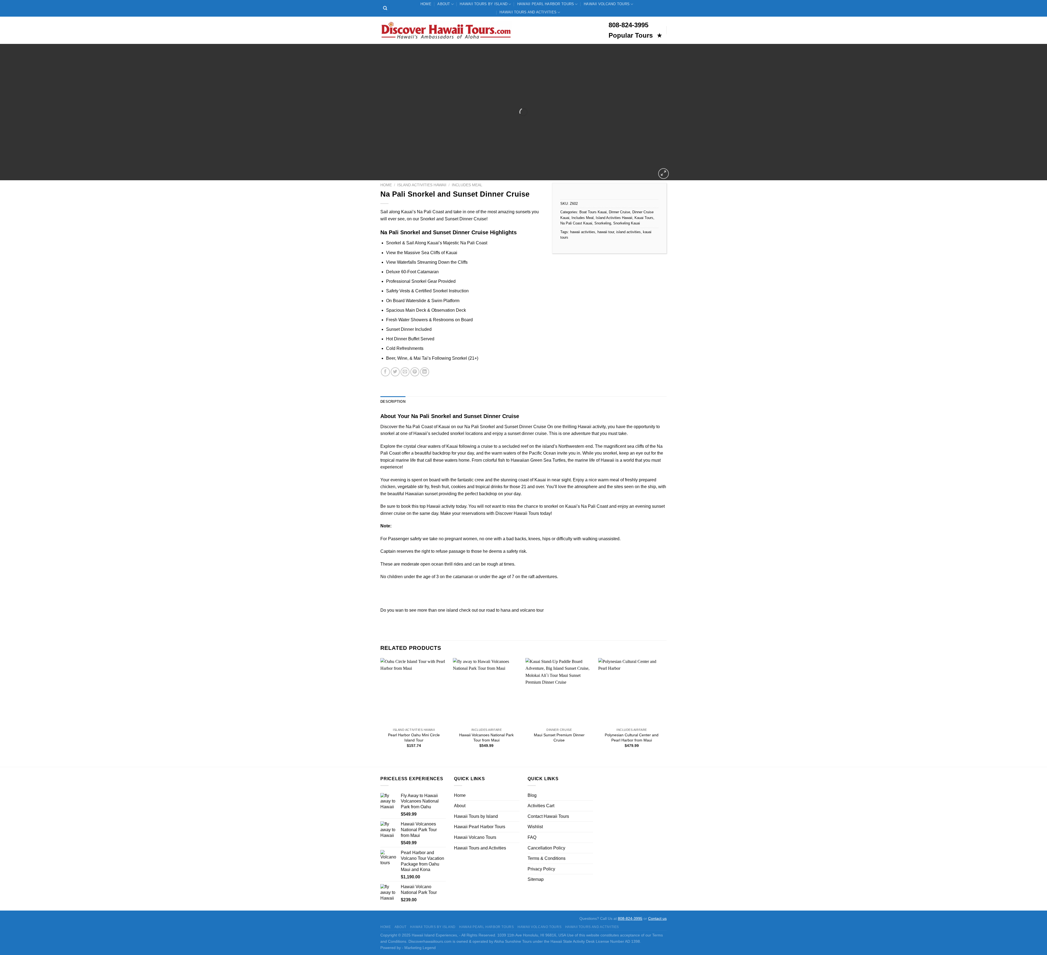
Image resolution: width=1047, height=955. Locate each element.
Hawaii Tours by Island (483, 4)
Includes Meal (467, 185)
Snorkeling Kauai (626, 223)
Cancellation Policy (546, 848)
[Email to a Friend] (405, 371)
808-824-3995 (630, 918)
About (443, 4)
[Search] (385, 8)
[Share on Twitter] (395, 371)
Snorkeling (602, 223)
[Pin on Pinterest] (414, 371)
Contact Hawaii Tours (548, 816)
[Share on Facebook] (385, 371)
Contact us (657, 918)
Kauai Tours (643, 218)
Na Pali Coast (419, 426)
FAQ (532, 837)
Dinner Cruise (619, 212)
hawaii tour (605, 232)
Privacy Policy (541, 869)
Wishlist (535, 826)
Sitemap (536, 879)
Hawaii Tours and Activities (528, 12)
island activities (628, 232)
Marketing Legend (420, 947)
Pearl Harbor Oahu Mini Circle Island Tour (414, 737)
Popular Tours (632, 35)
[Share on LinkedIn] (424, 371)
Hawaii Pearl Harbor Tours (545, 4)
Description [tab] (392, 402)
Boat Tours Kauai (593, 212)
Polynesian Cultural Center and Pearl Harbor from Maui (631, 737)
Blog (532, 795)
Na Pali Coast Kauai (576, 223)
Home (425, 4)
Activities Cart (541, 805)
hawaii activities (582, 232)
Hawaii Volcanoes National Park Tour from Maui (486, 737)
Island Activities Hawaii (421, 185)
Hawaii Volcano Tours (607, 4)
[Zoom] (663, 173)
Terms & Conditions (546, 858)
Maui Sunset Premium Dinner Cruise (559, 737)
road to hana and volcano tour (515, 610)
